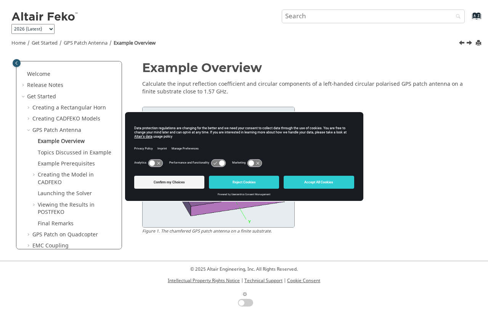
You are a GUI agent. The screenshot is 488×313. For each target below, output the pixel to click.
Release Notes (45, 85)
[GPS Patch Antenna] (462, 43)
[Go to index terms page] (468, 20)
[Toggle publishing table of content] (17, 63)
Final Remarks (56, 224)
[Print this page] (479, 43)
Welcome (38, 74)
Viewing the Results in (66, 209)
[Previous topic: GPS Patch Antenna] (462, 43)
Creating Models (66, 119)
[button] (24, 74)
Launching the (65, 193)
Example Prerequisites (66, 164)
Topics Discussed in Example (74, 153)
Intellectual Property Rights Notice (204, 280)
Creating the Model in (66, 178)
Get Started (45, 43)
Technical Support (263, 280)
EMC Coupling (50, 246)
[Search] (456, 17)
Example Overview (135, 43)
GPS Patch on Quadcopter (65, 235)
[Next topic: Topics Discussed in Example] (470, 43)
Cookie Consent (303, 280)
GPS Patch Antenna (86, 43)
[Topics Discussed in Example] (470, 43)
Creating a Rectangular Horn (69, 108)
